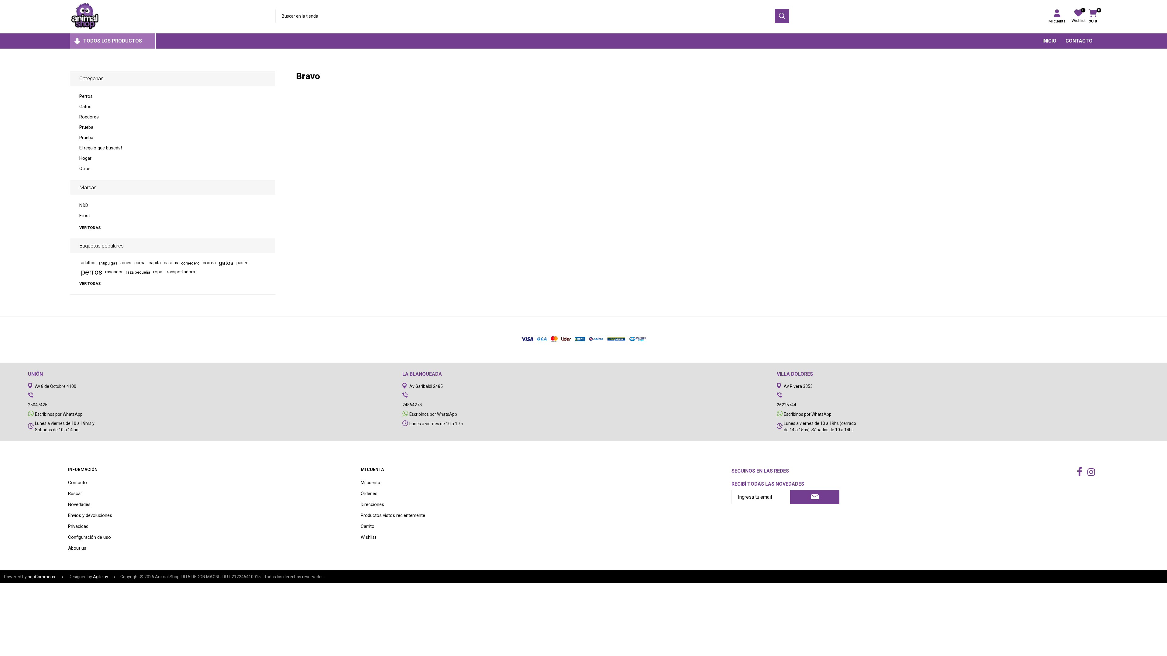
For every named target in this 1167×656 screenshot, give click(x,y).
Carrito (367, 526)
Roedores (89, 117)
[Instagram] (1091, 473)
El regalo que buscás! (100, 148)
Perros (86, 96)
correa (209, 262)
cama (140, 262)
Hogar (85, 158)
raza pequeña (138, 272)
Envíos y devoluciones (90, 515)
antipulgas (107, 263)
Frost (84, 215)
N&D (83, 205)
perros (91, 272)
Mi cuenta (1056, 21)
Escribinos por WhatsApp (59, 414)
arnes (125, 262)
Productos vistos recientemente (393, 515)
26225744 (786, 404)
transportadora (180, 272)
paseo (242, 262)
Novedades (79, 504)
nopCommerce (42, 576)
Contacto (77, 482)
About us (77, 548)
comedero (190, 263)
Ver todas (90, 227)
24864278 (412, 404)
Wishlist (368, 537)
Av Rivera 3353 (798, 386)
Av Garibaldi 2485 (426, 386)
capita (155, 262)
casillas (171, 262)
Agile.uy (100, 576)
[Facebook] (1080, 472)
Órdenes (369, 493)
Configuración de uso (89, 537)
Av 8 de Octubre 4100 (55, 386)
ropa (157, 272)
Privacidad (78, 526)
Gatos (85, 106)
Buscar (75, 493)
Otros (85, 168)
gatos (226, 262)
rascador (114, 272)
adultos (88, 262)
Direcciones (372, 504)
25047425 (37, 404)
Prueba (86, 127)
